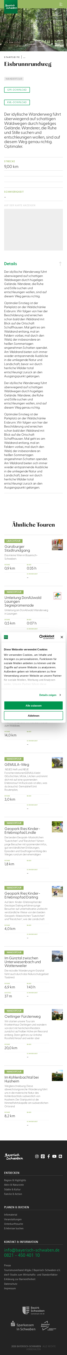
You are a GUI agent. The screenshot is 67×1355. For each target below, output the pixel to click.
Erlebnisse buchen (14, 1228)
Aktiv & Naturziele (14, 1184)
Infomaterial (10, 1214)
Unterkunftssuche (13, 1223)
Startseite (12, 57)
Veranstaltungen (13, 1219)
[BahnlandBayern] (48, 1331)
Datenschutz (10, 1283)
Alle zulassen (34, 705)
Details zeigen (47, 694)
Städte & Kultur (12, 1189)
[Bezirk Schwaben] (33, 1316)
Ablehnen (33, 715)
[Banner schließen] (62, 637)
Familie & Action (13, 1194)
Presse (7, 1265)
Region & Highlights (15, 1180)
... (24, 56)
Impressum (10, 1288)
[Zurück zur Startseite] (33, 7)
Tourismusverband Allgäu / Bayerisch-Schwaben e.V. (32, 1270)
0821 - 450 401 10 (22, 1255)
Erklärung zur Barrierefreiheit (19, 1279)
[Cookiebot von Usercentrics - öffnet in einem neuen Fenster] (40, 637)
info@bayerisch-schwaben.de (31, 1250)
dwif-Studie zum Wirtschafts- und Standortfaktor (31, 1274)
